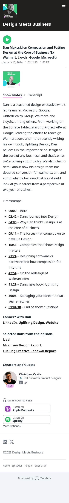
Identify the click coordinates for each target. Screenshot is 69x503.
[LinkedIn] (21, 382)
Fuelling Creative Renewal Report (29, 351)
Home (6, 465)
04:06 (12, 222)
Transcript (34, 95)
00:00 (12, 211)
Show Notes (12, 95)
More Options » (12, 426)
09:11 (12, 233)
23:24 (12, 256)
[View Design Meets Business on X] (12, 442)
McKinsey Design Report (22, 345)
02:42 (12, 216)
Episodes (17, 465)
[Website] (26, 382)
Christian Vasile (30, 374)
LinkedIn (10, 322)
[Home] (10, 11)
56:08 (12, 296)
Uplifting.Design (31, 322)
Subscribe (41, 465)
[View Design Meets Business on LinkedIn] (5, 442)
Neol (6, 339)
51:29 (12, 284)
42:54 (12, 273)
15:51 (12, 245)
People (29, 465)
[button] (7, 39)
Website (52, 322)
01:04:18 (14, 307)
